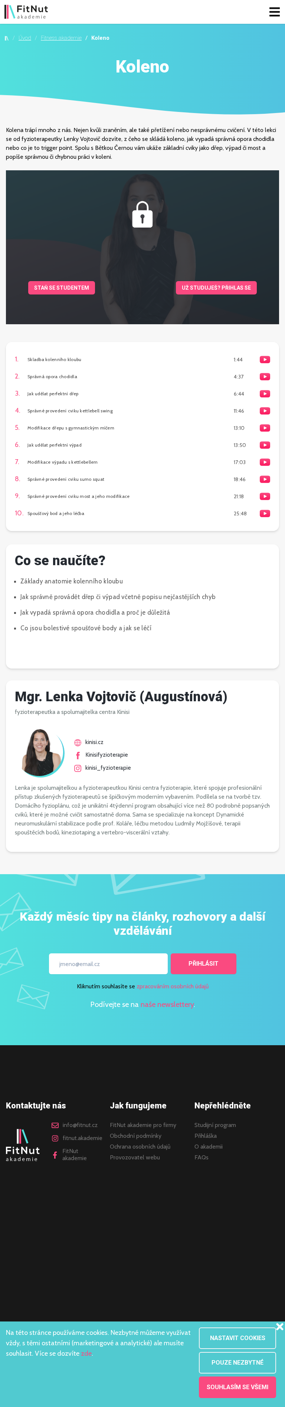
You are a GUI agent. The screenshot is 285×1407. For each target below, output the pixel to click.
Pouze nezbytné (237, 1362)
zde (86, 1353)
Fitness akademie (61, 38)
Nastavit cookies (237, 1338)
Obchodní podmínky (135, 1136)
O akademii (208, 1146)
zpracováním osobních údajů (173, 986)
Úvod (25, 38)
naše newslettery (167, 1004)
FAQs (201, 1157)
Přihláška (205, 1136)
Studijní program (215, 1125)
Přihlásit (204, 963)
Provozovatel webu (135, 1157)
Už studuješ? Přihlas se (216, 288)
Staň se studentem (61, 288)
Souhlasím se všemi (237, 1387)
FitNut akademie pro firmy (143, 1125)
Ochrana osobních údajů (140, 1146)
